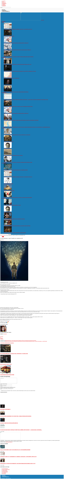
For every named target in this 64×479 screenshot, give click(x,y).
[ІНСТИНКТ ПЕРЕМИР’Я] (8, 84)
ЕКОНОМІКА (4, 3)
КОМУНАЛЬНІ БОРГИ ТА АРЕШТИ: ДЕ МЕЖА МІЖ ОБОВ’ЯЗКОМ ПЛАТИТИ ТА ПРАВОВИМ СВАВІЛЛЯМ (21, 120)
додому (1, 235)
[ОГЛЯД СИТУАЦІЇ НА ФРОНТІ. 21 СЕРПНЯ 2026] (8, 77)
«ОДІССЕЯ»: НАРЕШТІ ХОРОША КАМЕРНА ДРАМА (12, 205)
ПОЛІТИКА (4, 2)
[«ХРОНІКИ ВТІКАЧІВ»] (8, 147)
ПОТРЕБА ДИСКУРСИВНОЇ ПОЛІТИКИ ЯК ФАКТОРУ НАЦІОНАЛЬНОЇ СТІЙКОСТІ (17, 49)
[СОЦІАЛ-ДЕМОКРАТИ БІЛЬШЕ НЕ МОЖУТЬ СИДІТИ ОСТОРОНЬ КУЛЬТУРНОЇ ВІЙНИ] (8, 196)
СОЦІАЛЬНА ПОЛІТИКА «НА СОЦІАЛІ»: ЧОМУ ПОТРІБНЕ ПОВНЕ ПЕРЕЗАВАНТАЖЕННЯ (18, 56)
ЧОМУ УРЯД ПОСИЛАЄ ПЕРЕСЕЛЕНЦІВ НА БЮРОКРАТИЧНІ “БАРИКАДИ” (16, 113)
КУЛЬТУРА (4, 5)
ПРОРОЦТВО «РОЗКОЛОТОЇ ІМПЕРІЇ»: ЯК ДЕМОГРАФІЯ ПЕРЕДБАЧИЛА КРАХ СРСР (17, 64)
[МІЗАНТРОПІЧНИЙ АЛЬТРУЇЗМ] (8, 189)
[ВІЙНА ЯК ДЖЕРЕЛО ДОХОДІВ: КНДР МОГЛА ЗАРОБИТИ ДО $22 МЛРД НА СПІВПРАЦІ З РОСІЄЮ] (8, 70)
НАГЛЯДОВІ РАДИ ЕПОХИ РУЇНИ (7, 374)
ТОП (3, 1)
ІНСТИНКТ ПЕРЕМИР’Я (5, 409)
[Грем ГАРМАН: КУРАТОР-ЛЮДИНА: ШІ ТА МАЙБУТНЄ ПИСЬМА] (8, 218)
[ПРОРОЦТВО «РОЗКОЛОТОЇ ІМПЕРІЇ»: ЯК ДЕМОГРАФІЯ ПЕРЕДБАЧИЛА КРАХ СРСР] (8, 63)
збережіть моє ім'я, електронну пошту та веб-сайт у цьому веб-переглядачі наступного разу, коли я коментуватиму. (18, 390)
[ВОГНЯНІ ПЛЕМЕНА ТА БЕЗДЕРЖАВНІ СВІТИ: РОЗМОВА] (8, 154)
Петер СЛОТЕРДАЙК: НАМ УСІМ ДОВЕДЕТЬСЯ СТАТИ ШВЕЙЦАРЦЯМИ (15, 449)
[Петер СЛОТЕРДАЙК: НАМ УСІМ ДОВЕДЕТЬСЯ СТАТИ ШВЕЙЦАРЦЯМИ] (8, 169)
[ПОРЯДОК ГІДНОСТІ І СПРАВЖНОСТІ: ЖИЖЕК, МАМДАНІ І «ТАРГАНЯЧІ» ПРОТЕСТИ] (8, 28)
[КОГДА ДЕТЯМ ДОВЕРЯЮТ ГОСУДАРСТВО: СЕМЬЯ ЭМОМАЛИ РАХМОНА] (8, 91)
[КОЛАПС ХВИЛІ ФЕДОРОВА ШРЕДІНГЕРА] (2, 421)
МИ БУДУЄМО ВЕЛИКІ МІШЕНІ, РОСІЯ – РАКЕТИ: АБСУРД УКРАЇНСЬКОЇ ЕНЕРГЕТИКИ (18, 106)
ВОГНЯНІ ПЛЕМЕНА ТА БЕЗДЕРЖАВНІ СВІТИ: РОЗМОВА (13, 155)
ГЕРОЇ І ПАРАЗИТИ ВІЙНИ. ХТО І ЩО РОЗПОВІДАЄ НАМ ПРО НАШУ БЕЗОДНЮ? (17, 225)
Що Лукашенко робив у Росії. (6, 364)
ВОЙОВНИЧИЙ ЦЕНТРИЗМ (8, 183)
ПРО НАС (3, 9)
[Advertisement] (6, 300)
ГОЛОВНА (4, 21)
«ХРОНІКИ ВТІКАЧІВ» (7, 148)
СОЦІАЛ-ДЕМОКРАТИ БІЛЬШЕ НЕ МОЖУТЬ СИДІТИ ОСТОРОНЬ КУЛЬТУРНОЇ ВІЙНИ (18, 197)
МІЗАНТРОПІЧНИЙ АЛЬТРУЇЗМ (9, 190)
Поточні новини (6, 469)
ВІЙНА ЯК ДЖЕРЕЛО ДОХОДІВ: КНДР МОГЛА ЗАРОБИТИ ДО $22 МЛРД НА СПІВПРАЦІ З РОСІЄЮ (20, 71)
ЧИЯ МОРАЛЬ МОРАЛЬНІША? (9, 141)
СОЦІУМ (3, 4)
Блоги (4, 235)
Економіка (5, 471)
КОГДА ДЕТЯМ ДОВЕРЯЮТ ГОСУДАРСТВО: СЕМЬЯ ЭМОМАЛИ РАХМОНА (15, 416)
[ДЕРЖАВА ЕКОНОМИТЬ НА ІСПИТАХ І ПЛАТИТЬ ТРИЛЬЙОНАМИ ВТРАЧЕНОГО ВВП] (8, 161)
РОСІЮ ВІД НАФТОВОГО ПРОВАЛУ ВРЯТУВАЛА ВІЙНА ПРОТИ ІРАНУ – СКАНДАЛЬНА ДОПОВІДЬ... (21, 429)
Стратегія (4, 470)
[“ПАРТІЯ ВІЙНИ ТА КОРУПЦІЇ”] (8, 35)
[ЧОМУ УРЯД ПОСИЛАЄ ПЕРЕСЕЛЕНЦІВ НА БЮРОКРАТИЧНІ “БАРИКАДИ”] (8, 42)
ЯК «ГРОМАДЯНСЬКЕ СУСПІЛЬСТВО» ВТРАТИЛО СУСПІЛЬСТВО (14, 353)
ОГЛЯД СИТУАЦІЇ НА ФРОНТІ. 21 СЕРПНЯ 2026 (11, 78)
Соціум (4, 472)
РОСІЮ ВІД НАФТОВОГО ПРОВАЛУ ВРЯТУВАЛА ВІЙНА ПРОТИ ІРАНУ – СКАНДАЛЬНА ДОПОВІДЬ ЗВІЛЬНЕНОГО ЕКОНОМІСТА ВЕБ (26, 99)
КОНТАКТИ (4, 10)
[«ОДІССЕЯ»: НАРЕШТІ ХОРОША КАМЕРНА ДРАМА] (8, 204)
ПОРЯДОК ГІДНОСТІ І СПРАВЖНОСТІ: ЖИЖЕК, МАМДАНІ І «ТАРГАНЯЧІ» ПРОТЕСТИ (18, 29)
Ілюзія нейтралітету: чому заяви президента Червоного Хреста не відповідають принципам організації (20, 340)
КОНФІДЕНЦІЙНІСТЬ (6, 11)
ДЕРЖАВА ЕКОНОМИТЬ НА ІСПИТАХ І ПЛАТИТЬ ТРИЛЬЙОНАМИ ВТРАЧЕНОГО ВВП (18, 162)
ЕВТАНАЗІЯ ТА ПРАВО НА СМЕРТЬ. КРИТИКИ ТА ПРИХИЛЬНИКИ (15, 232)
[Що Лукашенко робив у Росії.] (5, 362)
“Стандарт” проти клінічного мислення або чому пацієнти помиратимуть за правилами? (17, 134)
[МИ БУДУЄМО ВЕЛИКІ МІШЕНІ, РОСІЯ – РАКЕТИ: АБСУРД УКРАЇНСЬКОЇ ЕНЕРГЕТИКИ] (8, 105)
